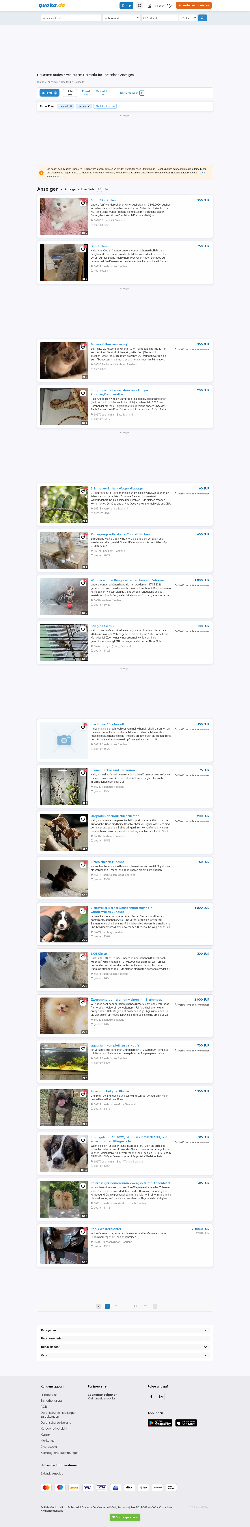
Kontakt (46, 1434)
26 (145, 1306)
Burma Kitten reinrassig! (109, 344)
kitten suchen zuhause (107, 862)
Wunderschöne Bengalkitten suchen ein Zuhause (127, 580)
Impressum (49, 1446)
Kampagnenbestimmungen (60, 1453)
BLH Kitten (99, 246)
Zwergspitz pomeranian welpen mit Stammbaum (128, 999)
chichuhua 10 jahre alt (107, 724)
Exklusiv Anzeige (52, 1473)
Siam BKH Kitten (103, 200)
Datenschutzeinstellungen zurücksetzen (58, 1414)
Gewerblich (103, 93)
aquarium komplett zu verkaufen (116, 1045)
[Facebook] (151, 1396)
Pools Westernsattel (106, 1229)
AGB (44, 1406)
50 (106, 189)
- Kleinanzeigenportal (103, 1396)
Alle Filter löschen (105, 106)
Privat (86, 93)
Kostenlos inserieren (195, 5)
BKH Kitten (99, 953)
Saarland (82, 106)
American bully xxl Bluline (110, 1091)
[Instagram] (160, 1396)
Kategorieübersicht (54, 1428)
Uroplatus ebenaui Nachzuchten (115, 816)
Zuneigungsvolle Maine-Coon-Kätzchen (120, 534)
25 (135, 1306)
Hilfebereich (49, 1395)
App (128, 5)
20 (99, 189)
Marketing (48, 1440)
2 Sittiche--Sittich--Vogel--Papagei (117, 488)
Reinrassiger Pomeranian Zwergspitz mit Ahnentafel (130, 1183)
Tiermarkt (64, 106)
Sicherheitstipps (52, 1400)
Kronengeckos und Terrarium (113, 770)
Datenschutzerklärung (56, 1422)
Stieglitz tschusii (103, 626)
